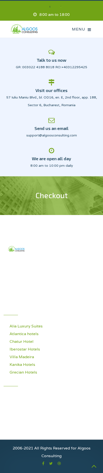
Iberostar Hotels (25, 349)
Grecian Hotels (23, 372)
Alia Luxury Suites (26, 326)
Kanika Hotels (22, 364)
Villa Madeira (22, 356)
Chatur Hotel (22, 341)
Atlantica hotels (24, 333)
